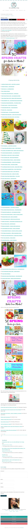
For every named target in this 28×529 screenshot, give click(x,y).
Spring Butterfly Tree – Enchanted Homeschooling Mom (12, 100)
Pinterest (14, 511)
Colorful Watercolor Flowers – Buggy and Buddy (11, 228)
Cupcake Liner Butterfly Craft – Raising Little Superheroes (13, 150)
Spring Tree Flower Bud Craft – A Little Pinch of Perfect (12, 235)
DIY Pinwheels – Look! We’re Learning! (9, 145)
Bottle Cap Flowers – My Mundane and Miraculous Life (12, 221)
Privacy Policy (16, 510)
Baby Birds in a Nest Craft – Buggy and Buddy (10, 155)
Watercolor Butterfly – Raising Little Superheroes (11, 226)
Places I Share (21, 510)
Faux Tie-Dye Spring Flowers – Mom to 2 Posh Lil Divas (12, 214)
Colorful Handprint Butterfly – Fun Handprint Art (11, 152)
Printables (14, 519)
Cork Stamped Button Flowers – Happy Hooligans (11, 159)
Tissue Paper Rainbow (6, 273)
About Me (6, 510)
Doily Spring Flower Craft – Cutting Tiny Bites (10, 173)
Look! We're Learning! (14, 5)
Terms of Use (12, 510)
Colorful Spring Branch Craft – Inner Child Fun (10, 171)
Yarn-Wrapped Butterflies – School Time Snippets (11, 162)
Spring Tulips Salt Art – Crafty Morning (9, 178)
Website (2, 486)
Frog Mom (4, 454)
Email (2, 483)
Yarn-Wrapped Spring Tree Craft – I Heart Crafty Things (12, 166)
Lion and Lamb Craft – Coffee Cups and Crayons (11, 219)
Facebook (11, 511)
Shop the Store (14, 523)
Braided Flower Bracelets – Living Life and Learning (11, 114)
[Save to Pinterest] (0, 267)
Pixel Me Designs (22, 527)
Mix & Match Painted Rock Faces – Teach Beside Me (11, 209)
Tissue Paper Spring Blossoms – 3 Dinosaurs (10, 93)
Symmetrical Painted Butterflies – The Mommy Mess (11, 102)
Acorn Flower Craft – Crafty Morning (8, 223)
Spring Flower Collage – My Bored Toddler (10, 164)
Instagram (17, 511)
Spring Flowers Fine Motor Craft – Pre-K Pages (10, 116)
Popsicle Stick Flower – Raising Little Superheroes (11, 278)
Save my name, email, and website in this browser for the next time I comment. (12, 493)
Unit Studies (14, 521)
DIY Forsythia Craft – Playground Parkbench (10, 157)
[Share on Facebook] (0, 264)
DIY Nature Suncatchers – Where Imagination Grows (11, 233)
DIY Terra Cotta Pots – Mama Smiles (8, 237)
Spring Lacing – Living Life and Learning (9, 105)
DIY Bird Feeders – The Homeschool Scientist (10, 112)
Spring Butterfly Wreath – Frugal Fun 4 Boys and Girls (12, 230)
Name (2, 479)
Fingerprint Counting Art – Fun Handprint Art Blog (11, 212)
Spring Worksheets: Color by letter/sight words (10, 459)
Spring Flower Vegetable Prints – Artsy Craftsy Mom (11, 169)
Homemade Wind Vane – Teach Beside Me (10, 107)
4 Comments (11, 15)
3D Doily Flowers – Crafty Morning (8, 86)
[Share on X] (0, 265)
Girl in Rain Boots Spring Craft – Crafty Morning (11, 271)
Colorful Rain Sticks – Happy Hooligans (9, 240)
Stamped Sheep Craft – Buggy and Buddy (9, 216)
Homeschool (14, 516)
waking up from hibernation (7, 30)
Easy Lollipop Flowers (6, 91)
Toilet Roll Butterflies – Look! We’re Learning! (10, 207)
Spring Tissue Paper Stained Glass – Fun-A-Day (11, 176)
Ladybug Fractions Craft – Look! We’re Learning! (11, 84)
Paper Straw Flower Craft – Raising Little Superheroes (11, 98)
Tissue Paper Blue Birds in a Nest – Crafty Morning (11, 148)
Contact (9, 510)
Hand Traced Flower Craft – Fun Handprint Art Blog (11, 95)
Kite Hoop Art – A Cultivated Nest (8, 88)
